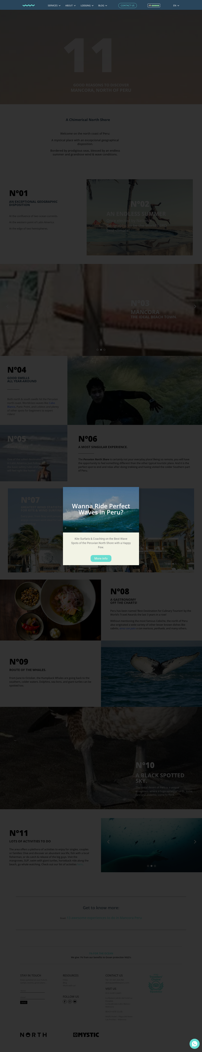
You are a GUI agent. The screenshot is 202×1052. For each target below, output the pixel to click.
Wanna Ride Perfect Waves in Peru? (101, 509)
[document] (101, 526)
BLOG (101, 5)
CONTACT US (127, 5)
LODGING (86, 5)
